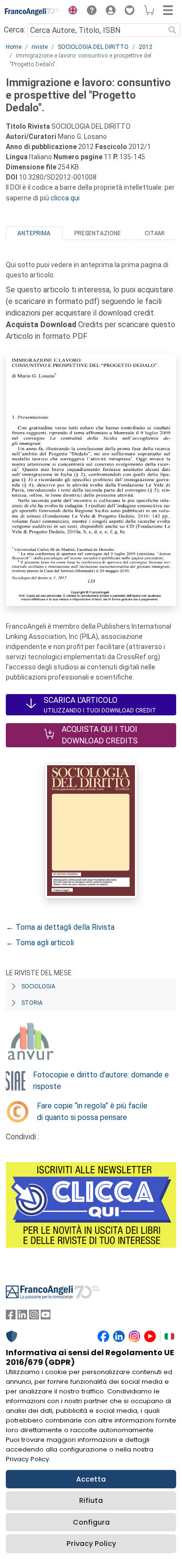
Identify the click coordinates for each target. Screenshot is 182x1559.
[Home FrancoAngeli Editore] (32, 11)
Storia (32, 1002)
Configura (91, 1522)
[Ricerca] (172, 30)
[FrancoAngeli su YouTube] (45, 1316)
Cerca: (14, 29)
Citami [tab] (155, 233)
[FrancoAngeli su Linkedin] (22, 1316)
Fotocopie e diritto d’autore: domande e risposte (101, 1080)
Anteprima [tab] (33, 233)
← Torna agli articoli (40, 942)
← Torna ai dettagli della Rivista (60, 927)
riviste (40, 47)
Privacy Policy (91, 1543)
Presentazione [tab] (97, 233)
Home (13, 47)
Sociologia (38, 986)
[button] (70, 11)
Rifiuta (91, 1500)
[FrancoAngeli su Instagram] (34, 1316)
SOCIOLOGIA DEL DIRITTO (93, 47)
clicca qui (65, 198)
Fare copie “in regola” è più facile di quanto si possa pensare (92, 1111)
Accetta (91, 1479)
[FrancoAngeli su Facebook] (11, 1316)
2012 (145, 47)
